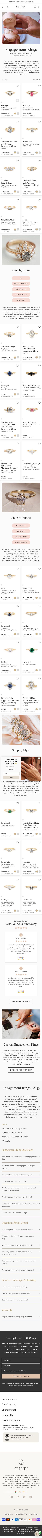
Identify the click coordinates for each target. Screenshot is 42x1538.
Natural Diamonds (21, 283)
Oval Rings (21, 531)
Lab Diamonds (21, 289)
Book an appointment (21, 1070)
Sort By (35, 79)
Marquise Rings (21, 536)
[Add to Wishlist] (17, 85)
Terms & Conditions (21, 1514)
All (21, 278)
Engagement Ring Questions (14, 1128)
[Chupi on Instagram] (11, 1497)
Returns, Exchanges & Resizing (15, 1137)
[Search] (7, 7)
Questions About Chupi (12, 1133)
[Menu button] (3, 7)
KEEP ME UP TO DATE (21, 1376)
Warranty (6, 1141)
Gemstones (21, 300)
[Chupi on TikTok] (17, 1497)
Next (11, 777)
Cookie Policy (33, 1514)
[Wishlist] (35, 7)
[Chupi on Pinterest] (24, 1497)
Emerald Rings (21, 542)
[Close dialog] (39, 758)
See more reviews (21, 1001)
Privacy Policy (9, 1514)
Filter (5, 79)
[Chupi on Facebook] (30, 1497)
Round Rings (21, 525)
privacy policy (29, 1385)
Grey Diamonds (21, 295)
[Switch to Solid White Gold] (18, 113)
